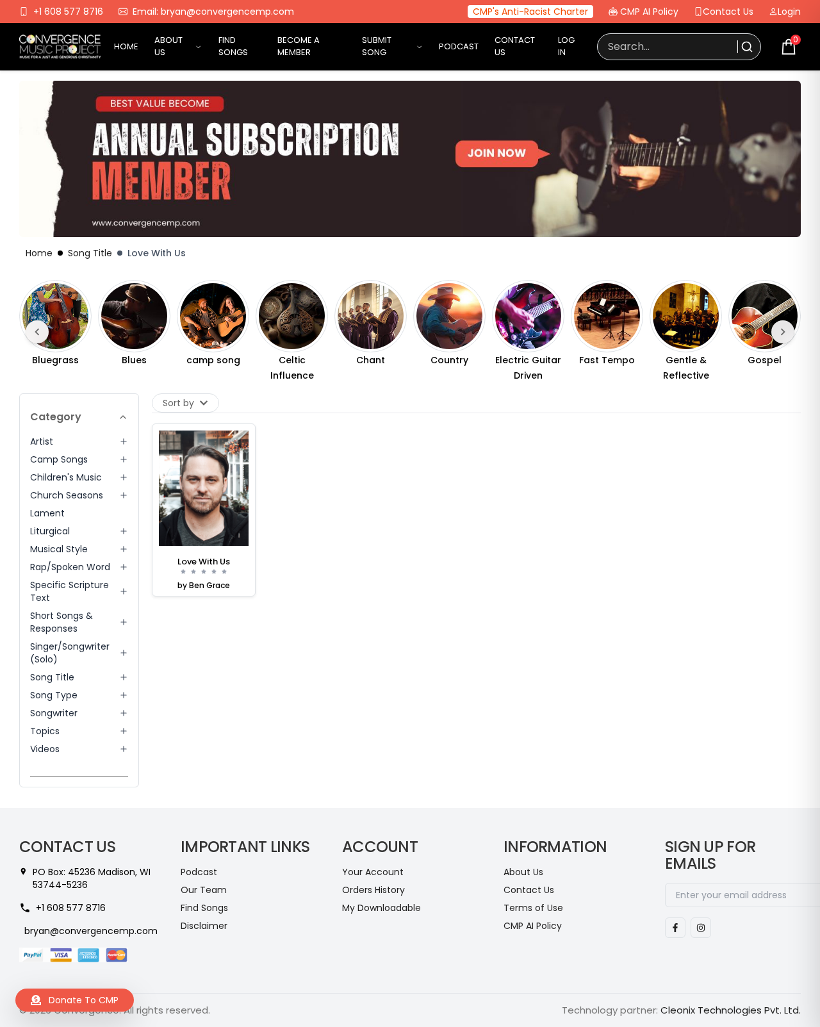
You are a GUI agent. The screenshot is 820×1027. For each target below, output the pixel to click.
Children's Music (66, 477)
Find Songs (233, 46)
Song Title (90, 253)
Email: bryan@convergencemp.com (213, 11)
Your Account (373, 872)
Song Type (54, 695)
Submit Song (376, 46)
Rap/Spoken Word (70, 567)
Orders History (373, 889)
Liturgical (50, 531)
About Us (168, 46)
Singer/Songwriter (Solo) (70, 653)
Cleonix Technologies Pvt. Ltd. (730, 1010)
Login (789, 11)
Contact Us (728, 11)
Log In (566, 46)
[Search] (745, 46)
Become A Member (298, 46)
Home (126, 47)
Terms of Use (533, 907)
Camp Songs (59, 459)
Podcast (459, 47)
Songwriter (54, 713)
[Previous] (37, 331)
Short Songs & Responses (61, 622)
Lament (47, 513)
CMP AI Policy (649, 11)
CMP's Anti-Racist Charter (530, 11)
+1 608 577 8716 (68, 11)
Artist (41, 441)
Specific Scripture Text (69, 591)
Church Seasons (66, 495)
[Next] (782, 331)
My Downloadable (381, 907)
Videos (45, 749)
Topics (45, 731)
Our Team (204, 889)
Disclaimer (204, 925)
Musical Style (59, 549)
